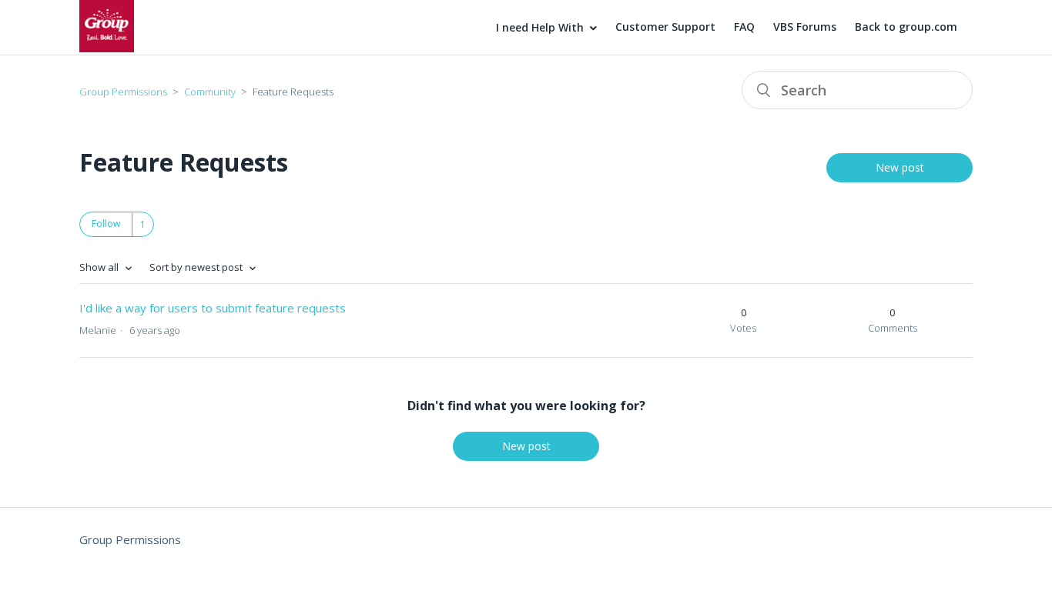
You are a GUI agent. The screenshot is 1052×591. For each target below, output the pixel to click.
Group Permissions (123, 91)
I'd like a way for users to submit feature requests (212, 308)
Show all (100, 267)
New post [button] (900, 167)
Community (210, 91)
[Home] (106, 47)
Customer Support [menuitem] (665, 26)
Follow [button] (106, 223)
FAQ (744, 26)
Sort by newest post (197, 267)
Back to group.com (906, 26)
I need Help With (540, 27)
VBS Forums (804, 26)
